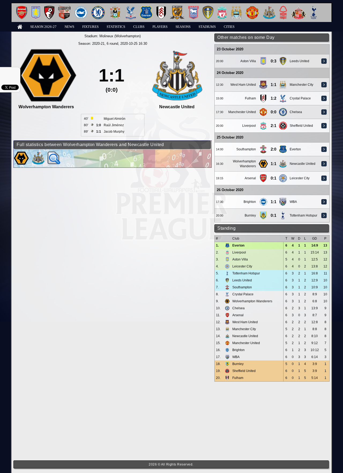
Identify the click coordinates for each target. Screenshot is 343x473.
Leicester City (300, 178)
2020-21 (98, 44)
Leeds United (299, 61)
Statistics (116, 27)
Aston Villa (248, 61)
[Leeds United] (208, 8)
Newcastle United (302, 164)
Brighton (250, 202)
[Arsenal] (21, 8)
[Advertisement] (272, 421)
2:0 (273, 149)
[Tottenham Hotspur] (313, 8)
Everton (295, 149)
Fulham (250, 98)
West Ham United (243, 85)
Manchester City (301, 85)
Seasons (183, 27)
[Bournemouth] (49, 8)
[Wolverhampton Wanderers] (263, 161)
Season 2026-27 (43, 27)
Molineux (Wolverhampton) (120, 36)
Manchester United (242, 112)
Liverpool (249, 126)
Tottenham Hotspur (303, 215)
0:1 (273, 178)
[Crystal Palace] (130, 8)
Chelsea (296, 112)
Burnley (250, 215)
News (69, 27)
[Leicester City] (283, 176)
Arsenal (250, 178)
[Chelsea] (98, 8)
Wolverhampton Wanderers (252, 301)
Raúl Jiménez (114, 125)
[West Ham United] (263, 82)
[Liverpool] (222, 8)
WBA (293, 202)
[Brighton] (81, 8)
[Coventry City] (115, 8)
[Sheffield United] (283, 123)
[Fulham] (161, 8)
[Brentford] (64, 8)
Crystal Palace (300, 98)
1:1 (273, 85)
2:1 (273, 126)
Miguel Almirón (114, 119)
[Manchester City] (236, 8)
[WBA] (282, 200)
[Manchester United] (252, 8)
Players (159, 27)
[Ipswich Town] (193, 8)
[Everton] (146, 8)
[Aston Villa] (35, 8)
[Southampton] (263, 147)
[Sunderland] (299, 8)
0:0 (273, 112)
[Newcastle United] (269, 8)
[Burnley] (263, 213)
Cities (229, 27)
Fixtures (90, 27)
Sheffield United (301, 126)
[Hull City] (177, 8)
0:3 (273, 61)
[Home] (19, 26)
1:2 (273, 98)
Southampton (246, 149)
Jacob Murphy (114, 131)
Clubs (138, 27)
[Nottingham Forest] (283, 8)
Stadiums (207, 27)
